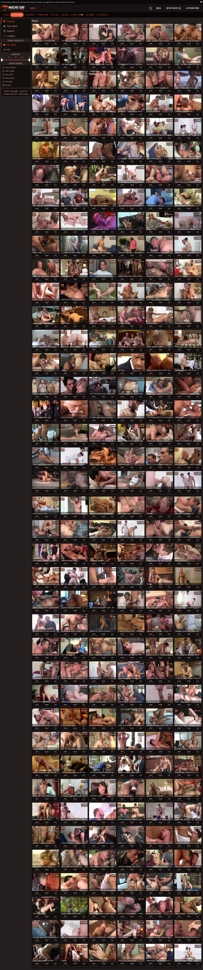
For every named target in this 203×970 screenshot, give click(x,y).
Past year (8, 81)
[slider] (1, 60)
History (55, 14)
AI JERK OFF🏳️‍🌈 (77, 14)
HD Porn (90, 14)
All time (8, 85)
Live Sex (64, 14)
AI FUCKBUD (101, 14)
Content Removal (10, 94)
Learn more (70, 2)
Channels (30, 14)
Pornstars (42, 14)
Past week (9, 74)
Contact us (23, 91)
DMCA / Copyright (11, 91)
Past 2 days (9, 71)
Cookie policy (23, 94)
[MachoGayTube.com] (13, 8)
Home (6, 14)
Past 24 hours (10, 67)
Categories (17, 14)
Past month (9, 78)
